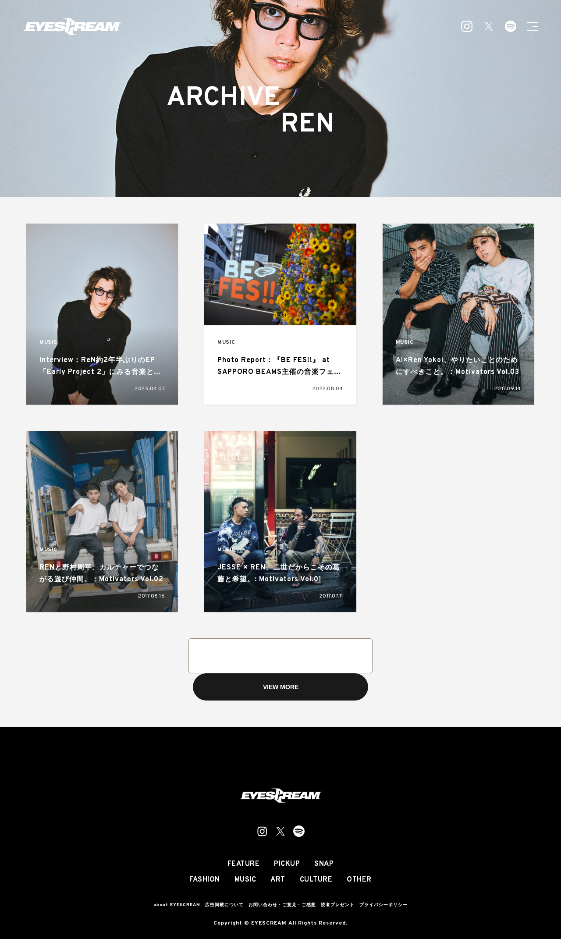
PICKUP (287, 864)
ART (277, 879)
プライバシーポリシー (383, 905)
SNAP (324, 864)
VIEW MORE (280, 686)
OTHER (359, 879)
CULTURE (316, 879)
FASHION (204, 879)
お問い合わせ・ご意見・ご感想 (282, 905)
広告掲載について (224, 905)
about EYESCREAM (176, 905)
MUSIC (48, 342)
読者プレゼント (338, 905)
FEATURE (243, 864)
